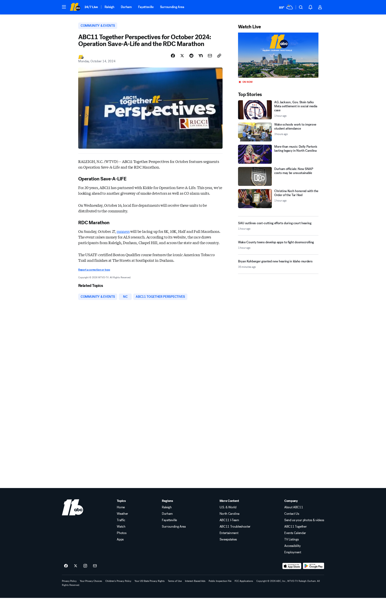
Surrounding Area (172, 7)
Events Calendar (295, 533)
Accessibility (292, 545)
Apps (120, 539)
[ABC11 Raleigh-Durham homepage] (75, 7)
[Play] (278, 55)
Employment (292, 552)
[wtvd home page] (72, 507)
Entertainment (229, 533)
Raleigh (109, 7)
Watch (121, 526)
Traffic (121, 520)
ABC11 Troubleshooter (235, 526)
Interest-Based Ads (195, 581)
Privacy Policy (69, 581)
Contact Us (291, 513)
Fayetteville (146, 7)
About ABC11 (293, 507)
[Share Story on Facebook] (172, 55)
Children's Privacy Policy (118, 581)
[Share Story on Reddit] (191, 55)
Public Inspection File (220, 581)
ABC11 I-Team (229, 520)
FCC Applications (244, 581)
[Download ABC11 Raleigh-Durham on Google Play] (313, 566)
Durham (126, 7)
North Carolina (230, 513)
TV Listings (291, 539)
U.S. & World (228, 507)
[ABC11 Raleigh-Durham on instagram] (85, 566)
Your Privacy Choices (91, 581)
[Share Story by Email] (209, 55)
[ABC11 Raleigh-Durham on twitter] (76, 566)
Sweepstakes (228, 539)
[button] (64, 7)
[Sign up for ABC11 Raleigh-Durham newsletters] (95, 566)
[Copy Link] (219, 55)
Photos (121, 533)
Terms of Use (175, 581)
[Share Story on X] (182, 55)
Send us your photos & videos (304, 520)
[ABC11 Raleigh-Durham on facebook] (66, 566)
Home (121, 507)
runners (123, 231)
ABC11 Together (295, 526)
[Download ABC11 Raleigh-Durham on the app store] (292, 566)
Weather (122, 513)
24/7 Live (91, 7)
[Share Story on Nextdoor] (200, 55)
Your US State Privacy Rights (149, 581)
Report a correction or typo (94, 270)
